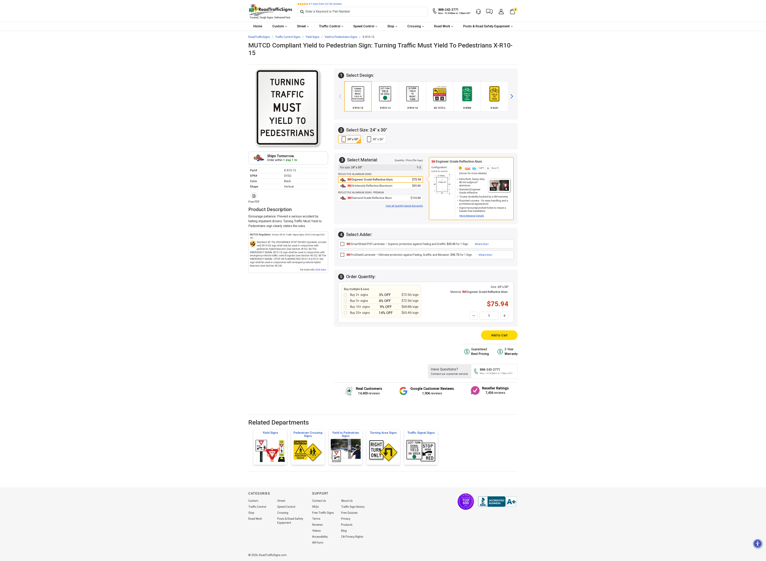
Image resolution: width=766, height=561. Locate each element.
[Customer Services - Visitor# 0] (478, 11)
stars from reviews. (325, 4)
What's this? (482, 244)
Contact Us (319, 500)
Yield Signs (270, 433)
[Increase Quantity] (504, 316)
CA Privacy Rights (352, 536)
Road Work (442, 26)
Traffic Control (329, 26)
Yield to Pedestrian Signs (345, 434)
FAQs (315, 506)
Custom (278, 26)
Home (257, 26)
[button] (489, 11)
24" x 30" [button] (352, 139)
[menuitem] (257, 26)
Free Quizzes (349, 512)
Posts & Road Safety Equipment (486, 26)
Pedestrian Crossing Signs (307, 434)
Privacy (345, 518)
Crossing (414, 26)
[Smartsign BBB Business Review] (497, 501)
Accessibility (320, 536)
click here (320, 269)
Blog (344, 530)
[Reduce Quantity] (474, 316)
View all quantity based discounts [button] (404, 205)
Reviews (317, 524)
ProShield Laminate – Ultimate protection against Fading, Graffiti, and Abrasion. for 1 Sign (409, 254)
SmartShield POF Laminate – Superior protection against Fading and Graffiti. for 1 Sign (407, 244)
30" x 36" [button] (378, 139)
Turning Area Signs (383, 433)
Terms (316, 518)
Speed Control (363, 26)
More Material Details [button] (472, 215)
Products (346, 524)
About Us (347, 500)
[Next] (510, 96)
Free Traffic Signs (323, 512)
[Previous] (342, 96)
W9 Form (317, 542)
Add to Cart (499, 335)
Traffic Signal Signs (421, 433)
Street (301, 26)
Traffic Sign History (353, 506)
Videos (316, 530)
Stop (390, 26)
